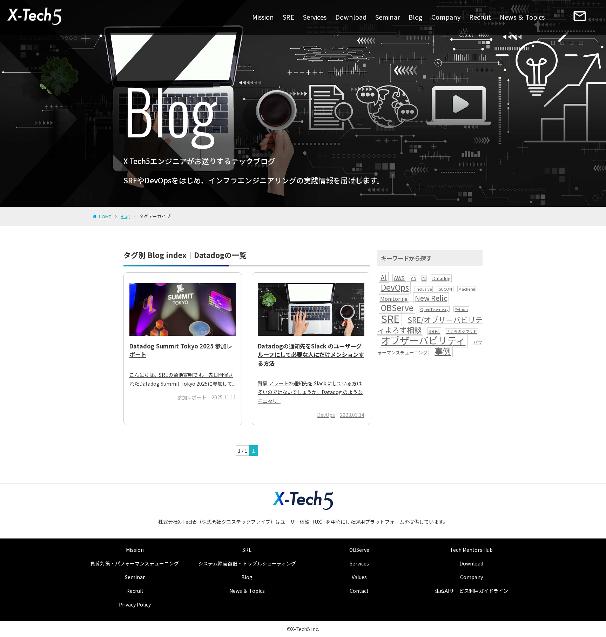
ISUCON (445, 289)
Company (445, 16)
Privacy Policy (135, 604)
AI (384, 277)
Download (350, 16)
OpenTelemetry (434, 309)
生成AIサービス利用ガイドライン (471, 590)
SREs (434, 331)
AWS (399, 278)
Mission (263, 16)
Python (461, 309)
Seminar (387, 16)
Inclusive (424, 289)
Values (359, 577)
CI (424, 278)
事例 (443, 351)
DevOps (395, 287)
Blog (416, 16)
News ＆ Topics (522, 16)
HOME (105, 216)
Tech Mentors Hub (471, 549)
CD (413, 278)
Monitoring (394, 298)
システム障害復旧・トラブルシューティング (247, 563)
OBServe (397, 307)
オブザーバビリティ (423, 340)
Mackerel (466, 289)
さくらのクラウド (461, 331)
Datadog (441, 278)
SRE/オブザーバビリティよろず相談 (430, 324)
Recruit (480, 16)
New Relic (431, 298)
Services (314, 16)
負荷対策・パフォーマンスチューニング (134, 563)
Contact (359, 590)
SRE (288, 16)
